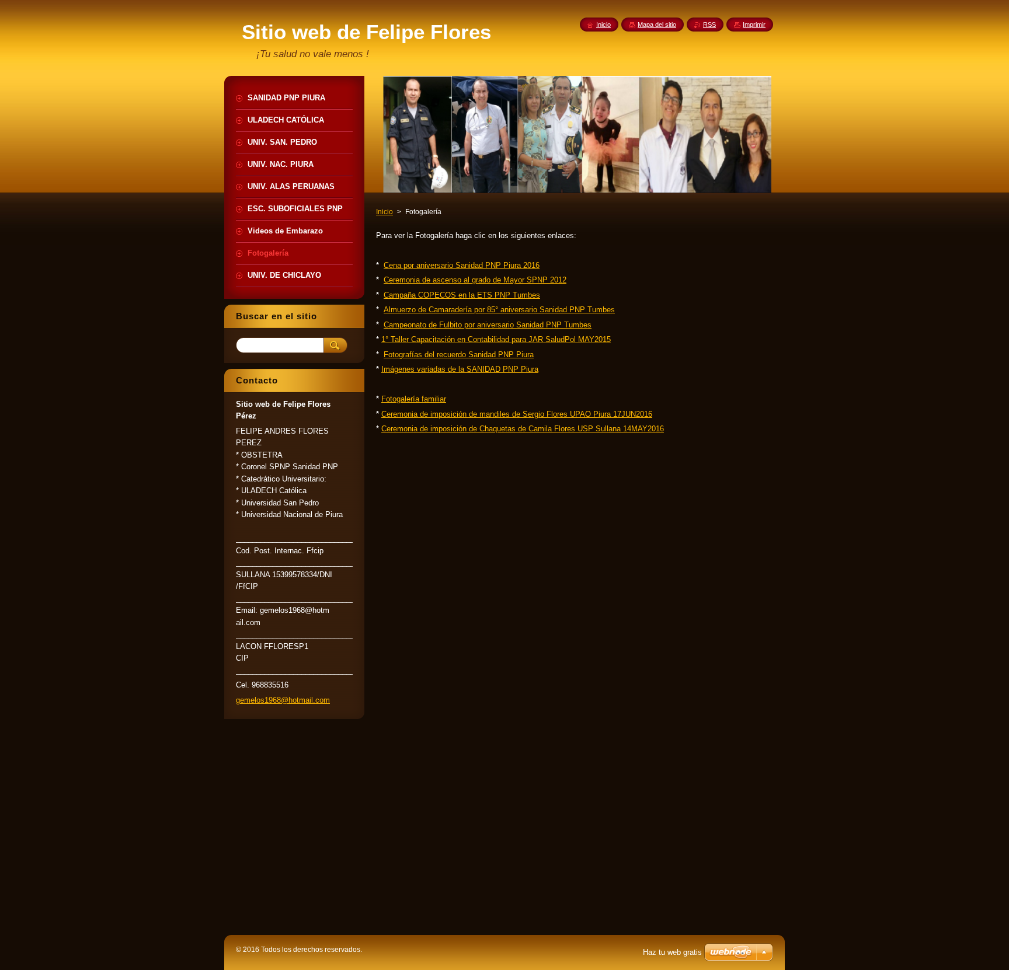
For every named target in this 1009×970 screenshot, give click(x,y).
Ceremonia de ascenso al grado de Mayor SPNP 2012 (475, 279)
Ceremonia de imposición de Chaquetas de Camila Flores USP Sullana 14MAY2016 (522, 428)
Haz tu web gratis (672, 952)
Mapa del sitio (657, 24)
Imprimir (754, 24)
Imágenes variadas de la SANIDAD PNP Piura (459, 369)
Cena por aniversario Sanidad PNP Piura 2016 (462, 265)
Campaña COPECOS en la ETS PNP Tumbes (462, 295)
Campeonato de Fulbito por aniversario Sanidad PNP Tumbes (488, 324)
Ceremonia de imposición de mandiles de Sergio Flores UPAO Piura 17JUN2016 (516, 414)
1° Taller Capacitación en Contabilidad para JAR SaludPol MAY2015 (496, 339)
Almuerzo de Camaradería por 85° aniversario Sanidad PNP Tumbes (499, 309)
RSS (709, 24)
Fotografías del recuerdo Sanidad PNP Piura (459, 354)
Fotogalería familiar (413, 399)
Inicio (384, 211)
